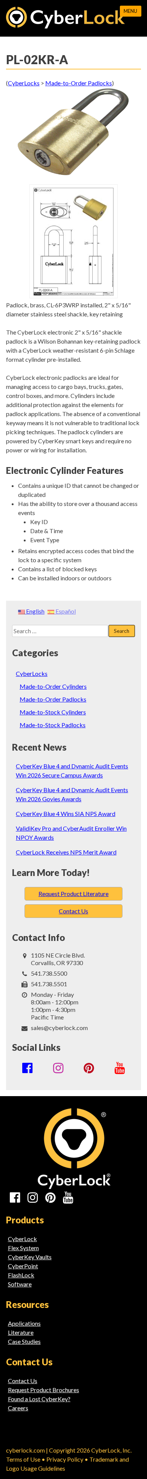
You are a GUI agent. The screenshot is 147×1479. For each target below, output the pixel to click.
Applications (24, 1323)
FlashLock (21, 1275)
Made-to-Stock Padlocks (53, 724)
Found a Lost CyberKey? (39, 1398)
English (34, 611)
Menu (130, 11)
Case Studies (24, 1341)
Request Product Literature (73, 893)
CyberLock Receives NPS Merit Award (66, 852)
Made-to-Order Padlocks (53, 699)
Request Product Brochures (43, 1389)
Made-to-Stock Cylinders (53, 712)
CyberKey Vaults (30, 1256)
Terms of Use (23, 1459)
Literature (21, 1332)
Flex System (23, 1247)
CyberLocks (31, 673)
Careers (18, 1407)
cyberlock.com (25, 1450)
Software (20, 1284)
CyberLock (22, 1238)
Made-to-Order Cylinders (53, 686)
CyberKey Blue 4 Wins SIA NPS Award (65, 813)
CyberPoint (23, 1265)
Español (65, 611)
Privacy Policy (64, 1459)
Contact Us (73, 911)
